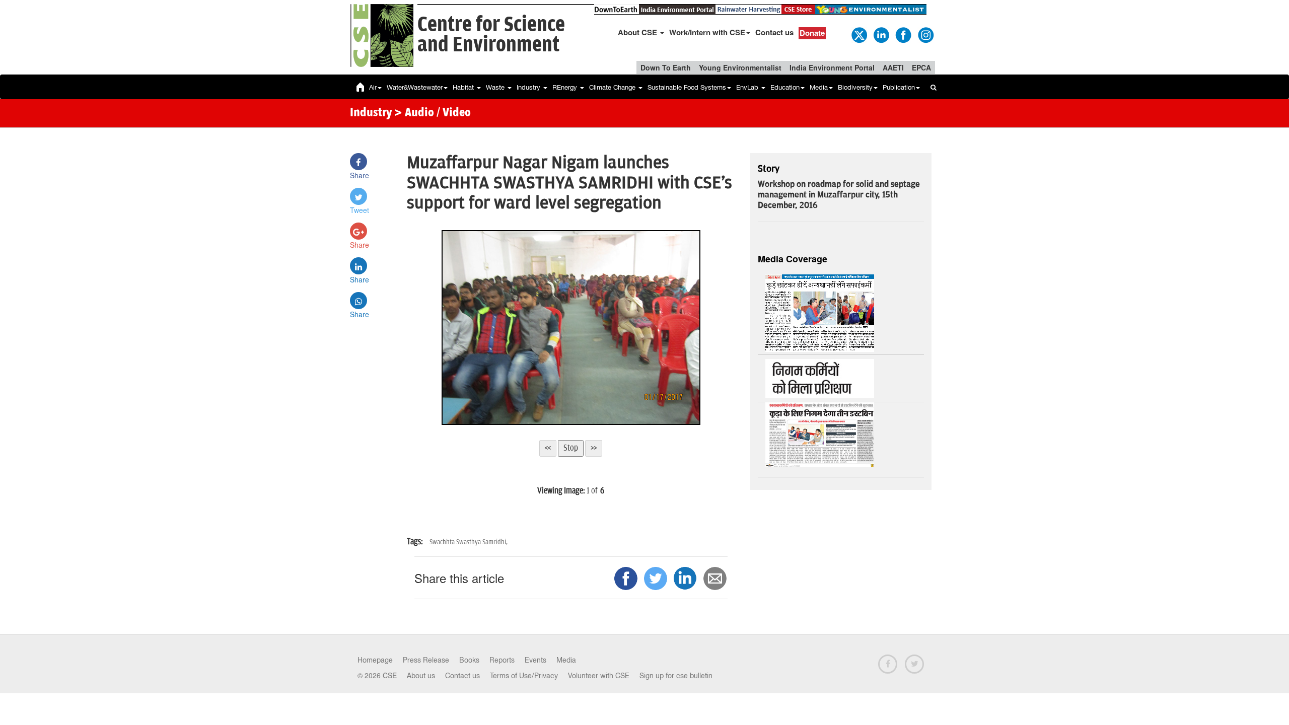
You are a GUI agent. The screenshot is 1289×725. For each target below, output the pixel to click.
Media (819, 87)
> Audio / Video (432, 113)
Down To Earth (665, 67)
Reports (502, 660)
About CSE (638, 32)
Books (469, 660)
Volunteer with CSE (598, 676)
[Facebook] (902, 34)
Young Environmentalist (740, 67)
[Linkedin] (880, 34)
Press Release (426, 660)
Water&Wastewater (415, 87)
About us (421, 676)
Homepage (375, 660)
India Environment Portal (832, 67)
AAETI (893, 67)
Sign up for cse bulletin (675, 676)
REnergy (565, 87)
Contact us (774, 32)
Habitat (464, 87)
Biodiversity (855, 87)
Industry (529, 87)
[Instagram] (925, 34)
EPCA (921, 67)
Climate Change (613, 87)
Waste (496, 87)
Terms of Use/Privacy (524, 676)
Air (373, 87)
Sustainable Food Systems (687, 87)
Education (785, 87)
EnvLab (748, 87)
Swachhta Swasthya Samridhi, (468, 542)
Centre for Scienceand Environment (491, 35)
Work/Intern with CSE (707, 32)
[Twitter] (858, 34)
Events (535, 660)
